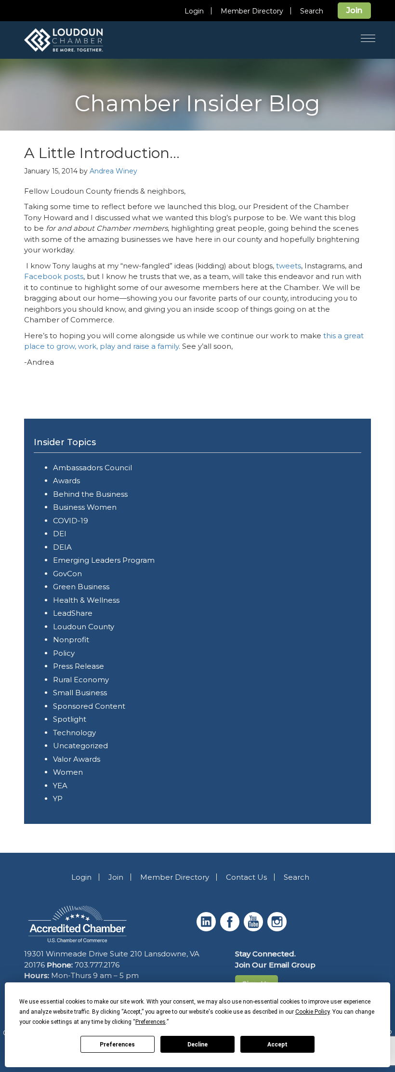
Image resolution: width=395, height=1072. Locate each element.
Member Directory (252, 11)
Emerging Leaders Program (104, 560)
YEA (60, 785)
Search (311, 11)
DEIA (62, 547)
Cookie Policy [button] (312, 1011)
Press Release (78, 666)
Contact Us (246, 877)
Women (68, 772)
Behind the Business (90, 494)
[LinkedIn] (207, 928)
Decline (197, 1044)
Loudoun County (83, 626)
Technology (74, 732)
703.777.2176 (97, 964)
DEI (59, 533)
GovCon (67, 573)
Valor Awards (76, 759)
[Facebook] (231, 928)
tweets (288, 265)
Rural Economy (81, 679)
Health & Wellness (86, 600)
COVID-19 (70, 520)
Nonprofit (71, 639)
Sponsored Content (89, 706)
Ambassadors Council (92, 467)
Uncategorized (80, 745)
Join (354, 10)
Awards (66, 480)
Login (194, 11)
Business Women (85, 507)
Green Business (81, 586)
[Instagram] (278, 928)
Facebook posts (53, 276)
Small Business (80, 692)
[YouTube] (254, 928)
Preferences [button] (150, 1022)
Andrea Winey (113, 171)
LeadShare (72, 613)
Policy (64, 653)
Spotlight (69, 719)
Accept (277, 1044)
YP (58, 798)
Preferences (117, 1044)
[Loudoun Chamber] (77, 40)
